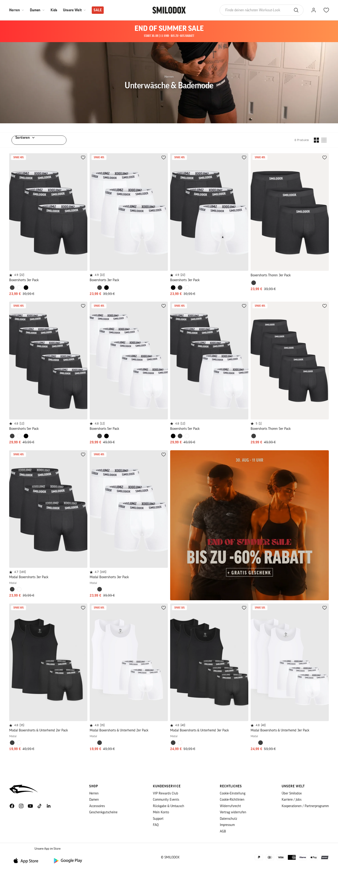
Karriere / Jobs (291, 799)
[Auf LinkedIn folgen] (49, 806)
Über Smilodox (292, 793)
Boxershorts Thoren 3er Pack (271, 275)
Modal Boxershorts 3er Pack (28, 577)
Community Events (166, 799)
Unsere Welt (72, 10)
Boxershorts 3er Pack (24, 280)
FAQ (156, 825)
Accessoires (97, 806)
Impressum (227, 825)
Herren (14, 10)
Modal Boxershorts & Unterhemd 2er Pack (38, 730)
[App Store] (27, 860)
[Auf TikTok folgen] (39, 806)
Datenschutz (228, 818)
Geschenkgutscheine (103, 812)
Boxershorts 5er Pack (24, 428)
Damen (35, 10)
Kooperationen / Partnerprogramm (305, 806)
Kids (54, 10)
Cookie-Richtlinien (232, 799)
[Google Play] (67, 860)
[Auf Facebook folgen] (12, 806)
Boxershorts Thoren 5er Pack (271, 428)
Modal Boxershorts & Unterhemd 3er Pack (199, 730)
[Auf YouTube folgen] (30, 806)
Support (158, 818)
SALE (98, 10)
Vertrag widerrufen (233, 812)
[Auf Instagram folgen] (21, 806)
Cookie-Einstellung (232, 793)
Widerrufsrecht (230, 806)
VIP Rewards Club (165, 793)
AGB (223, 831)
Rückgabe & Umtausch (168, 806)
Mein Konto (161, 812)
